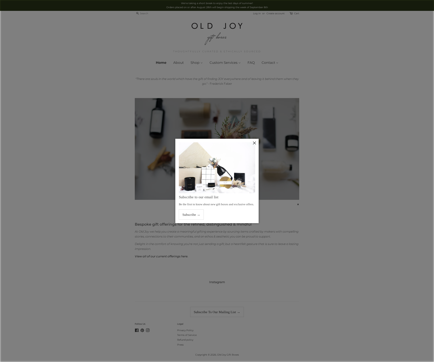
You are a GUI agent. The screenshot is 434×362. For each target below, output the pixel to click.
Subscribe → (191, 214)
